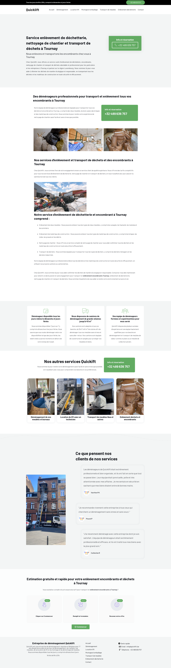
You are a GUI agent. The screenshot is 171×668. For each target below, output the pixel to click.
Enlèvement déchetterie (127, 10)
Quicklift (32, 10)
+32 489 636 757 (116, 113)
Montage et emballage (89, 10)
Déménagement (62, 10)
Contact (141, 10)
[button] (135, 2)
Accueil (51, 10)
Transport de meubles (108, 10)
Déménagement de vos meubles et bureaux (41, 418)
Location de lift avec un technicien (70, 418)
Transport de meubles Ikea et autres (100, 418)
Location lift (74, 10)
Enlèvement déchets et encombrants (130, 418)
